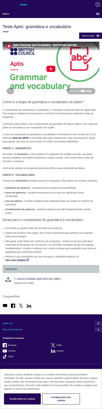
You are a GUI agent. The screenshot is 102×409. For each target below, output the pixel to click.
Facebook (12, 345)
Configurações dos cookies (61, 399)
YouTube (12, 351)
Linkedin (59, 351)
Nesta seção (88, 35)
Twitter (59, 345)
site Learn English (15, 260)
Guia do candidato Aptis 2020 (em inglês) (38, 279)
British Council (9, 5)
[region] (51, 389)
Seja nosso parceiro (12, 329)
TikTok (11, 356)
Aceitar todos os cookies (22, 399)
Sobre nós (8, 323)
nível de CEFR (20, 138)
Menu (6, 13)
